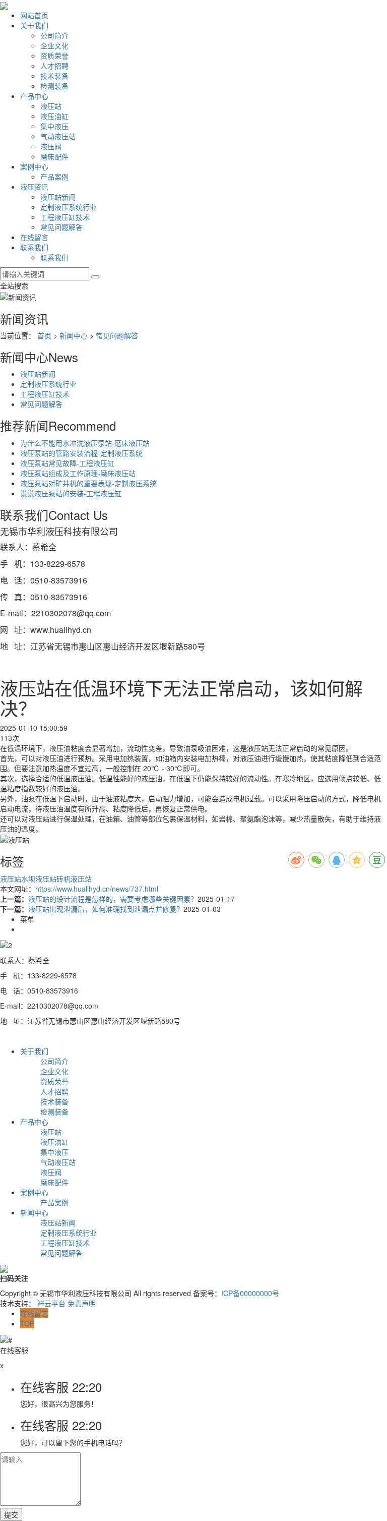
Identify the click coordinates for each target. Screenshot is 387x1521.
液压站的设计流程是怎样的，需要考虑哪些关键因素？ (113, 899)
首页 (44, 335)
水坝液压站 (38, 878)
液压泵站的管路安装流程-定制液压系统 (81, 453)
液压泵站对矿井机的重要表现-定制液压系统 (88, 483)
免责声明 (82, 1303)
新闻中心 (73, 335)
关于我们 (34, 25)
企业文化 (54, 45)
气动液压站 (58, 136)
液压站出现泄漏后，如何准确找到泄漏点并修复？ (105, 909)
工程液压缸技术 (65, 217)
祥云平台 (51, 1303)
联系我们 (34, 247)
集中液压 (54, 126)
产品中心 (34, 96)
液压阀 (50, 146)
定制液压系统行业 (68, 207)
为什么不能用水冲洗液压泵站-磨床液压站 (85, 443)
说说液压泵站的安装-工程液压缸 (70, 493)
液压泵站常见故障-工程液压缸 (67, 463)
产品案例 (54, 176)
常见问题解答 (61, 227)
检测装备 (54, 86)
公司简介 (54, 35)
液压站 (50, 106)
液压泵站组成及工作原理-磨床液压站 (78, 473)
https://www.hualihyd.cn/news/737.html (96, 889)
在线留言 (34, 237)
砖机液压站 (74, 878)
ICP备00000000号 (250, 1293)
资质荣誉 (54, 55)
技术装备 (54, 76)
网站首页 (34, 15)
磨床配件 (54, 156)
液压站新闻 (58, 197)
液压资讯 (34, 187)
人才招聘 (54, 66)
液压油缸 (54, 116)
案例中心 (34, 166)
